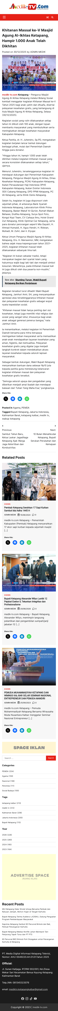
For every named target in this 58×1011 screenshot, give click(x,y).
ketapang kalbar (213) (11, 803)
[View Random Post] (47, 17)
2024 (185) (7, 845)
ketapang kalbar (30, 415)
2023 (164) (7, 849)
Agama (16, 407)
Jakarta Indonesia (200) (12, 818)
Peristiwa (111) (8, 786)
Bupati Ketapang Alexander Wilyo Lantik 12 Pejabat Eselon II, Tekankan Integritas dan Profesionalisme (25, 601)
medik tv (44, 415)
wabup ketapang (11, 418)
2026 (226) (7, 835)
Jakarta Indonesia (39, 411)
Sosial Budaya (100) (10, 791)
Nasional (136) (8, 781)
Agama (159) (7, 776)
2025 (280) (7, 840)
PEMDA (25, 407)
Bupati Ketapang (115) (11, 822)
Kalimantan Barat (11, 415)
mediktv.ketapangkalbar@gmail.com (28, 989)
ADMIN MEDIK (37, 51)
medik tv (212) (8, 808)
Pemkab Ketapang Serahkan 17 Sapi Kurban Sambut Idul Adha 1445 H (26, 509)
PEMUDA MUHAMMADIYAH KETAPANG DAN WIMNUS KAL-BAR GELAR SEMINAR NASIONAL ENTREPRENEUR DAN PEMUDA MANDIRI (27, 695)
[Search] (52, 17)
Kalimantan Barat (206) (12, 813)
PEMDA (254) (8, 771)
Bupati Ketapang (19, 411)
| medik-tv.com (39, 1007)
